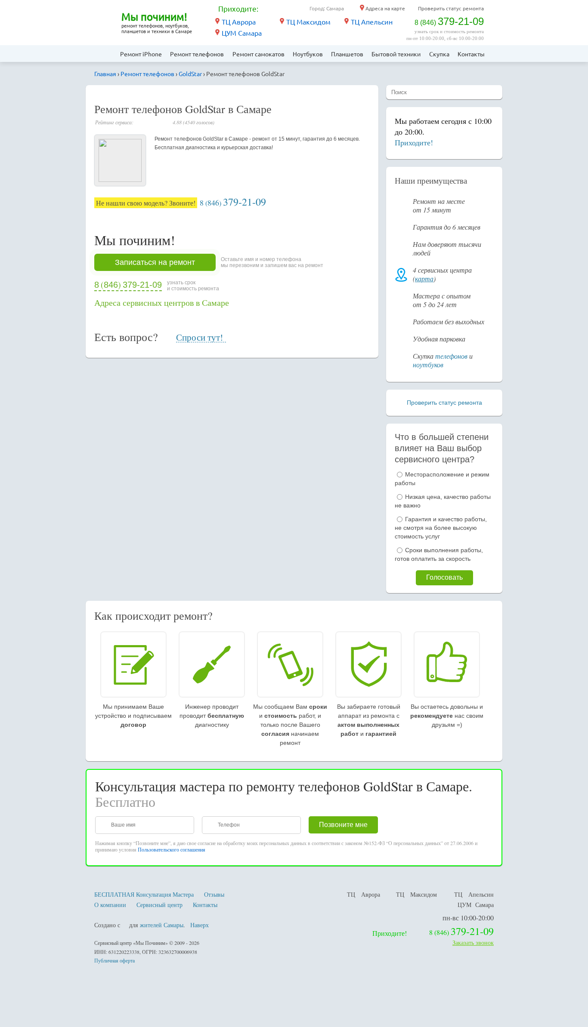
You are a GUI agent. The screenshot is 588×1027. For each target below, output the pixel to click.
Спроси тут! (199, 337)
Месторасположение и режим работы (442, 478)
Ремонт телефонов (197, 54)
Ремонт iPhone (141, 54)
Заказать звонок (473, 942)
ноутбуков (428, 364)
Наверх (199, 925)
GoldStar (190, 73)
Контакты (471, 54)
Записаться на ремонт (155, 262)
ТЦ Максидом (308, 21)
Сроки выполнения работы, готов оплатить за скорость (439, 554)
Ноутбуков (308, 54)
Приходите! (414, 142)
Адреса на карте (385, 8)
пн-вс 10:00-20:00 (468, 917)
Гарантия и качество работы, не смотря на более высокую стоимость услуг (441, 528)
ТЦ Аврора (239, 21)
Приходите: (238, 8)
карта (424, 278)
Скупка (439, 54)
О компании (110, 905)
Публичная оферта (114, 960)
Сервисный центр (159, 905)
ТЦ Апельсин (372, 21)
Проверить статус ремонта (451, 8)
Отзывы (214, 894)
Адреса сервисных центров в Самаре (161, 302)
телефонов (451, 355)
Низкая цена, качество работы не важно (443, 501)
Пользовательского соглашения (171, 849)
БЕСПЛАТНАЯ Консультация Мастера (144, 894)
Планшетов (347, 54)
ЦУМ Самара (242, 32)
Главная (105, 53)
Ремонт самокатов (258, 54)
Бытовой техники (396, 54)
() (233, 202)
